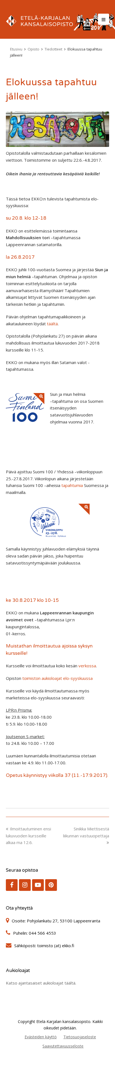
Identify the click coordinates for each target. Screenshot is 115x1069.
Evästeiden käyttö (41, 1036)
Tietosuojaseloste (79, 1036)
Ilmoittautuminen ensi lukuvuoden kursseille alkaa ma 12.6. (28, 835)
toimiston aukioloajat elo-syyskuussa (57, 678)
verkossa (87, 665)
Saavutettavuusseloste (62, 1046)
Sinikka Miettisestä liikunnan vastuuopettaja (86, 832)
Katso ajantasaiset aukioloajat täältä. (41, 983)
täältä (52, 323)
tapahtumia (72, 485)
